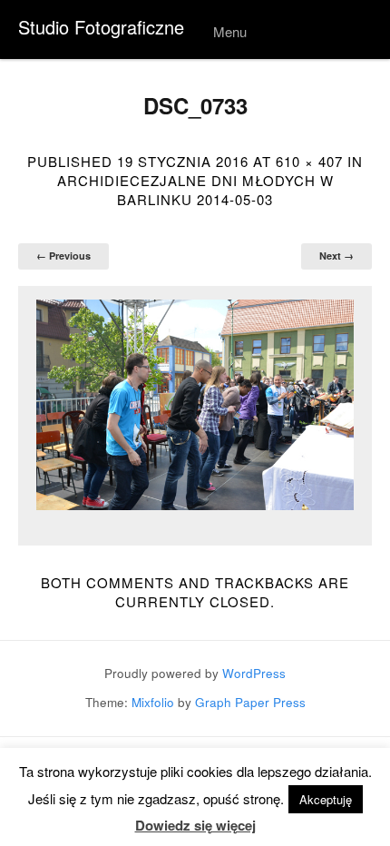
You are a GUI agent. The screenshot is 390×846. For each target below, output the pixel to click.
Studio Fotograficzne (101, 27)
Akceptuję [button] (325, 799)
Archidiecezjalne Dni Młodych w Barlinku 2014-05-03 (195, 190)
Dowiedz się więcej (195, 825)
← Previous (63, 255)
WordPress (254, 673)
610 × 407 (309, 161)
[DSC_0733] (195, 405)
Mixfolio (153, 702)
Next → (336, 255)
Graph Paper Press (250, 702)
